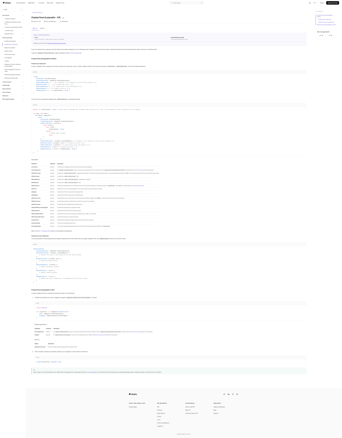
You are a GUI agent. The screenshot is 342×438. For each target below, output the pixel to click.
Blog (214, 410)
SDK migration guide (8, 99)
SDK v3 (42, 28)
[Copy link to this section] (30, 59)
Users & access (6, 82)
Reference (5, 96)
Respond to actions (9, 47)
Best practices (6, 89)
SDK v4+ (35, 28)
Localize (6, 61)
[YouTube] (237, 394)
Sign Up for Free (332, 3)
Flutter (159, 416)
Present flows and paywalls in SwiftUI (325, 16)
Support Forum (60, 3)
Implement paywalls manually (12, 74)
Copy (303, 72)
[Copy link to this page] (63, 18)
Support (215, 413)
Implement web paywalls (11, 78)
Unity (158, 420)
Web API (187, 410)
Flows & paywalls (37, 12)
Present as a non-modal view (326, 22)
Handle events (8, 51)
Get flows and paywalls (75, 53)
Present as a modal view (324, 19)
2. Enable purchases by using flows (12, 23)
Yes (322, 35)
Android (159, 410)
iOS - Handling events (45, 231)
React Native (161, 413)
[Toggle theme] (310, 3)
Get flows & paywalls (10, 41)
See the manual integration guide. (57, 43)
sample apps (93, 372)
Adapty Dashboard (219, 407)
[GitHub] (233, 394)
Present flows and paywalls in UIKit (326, 24)
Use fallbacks (8, 57)
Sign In (322, 3)
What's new (50, 3)
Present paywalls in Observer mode (12, 70)
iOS (158, 407)
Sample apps (133, 407)
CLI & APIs (41, 3)
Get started (5, 15)
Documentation (20, 3)
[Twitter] (224, 394)
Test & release (6, 92)
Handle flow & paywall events (100, 335)
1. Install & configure (9, 19)
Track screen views (9, 54)
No (331, 35)
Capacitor (160, 426)
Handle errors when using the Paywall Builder (12, 65)
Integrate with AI (8, 34)
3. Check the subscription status (13, 27)
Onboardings (6, 85)
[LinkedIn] (228, 394)
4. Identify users (8, 30)
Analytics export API (191, 413)
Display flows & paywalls (11, 44)
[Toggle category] (23, 15)
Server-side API (190, 407)
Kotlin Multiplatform (163, 423)
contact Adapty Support (138, 185)
